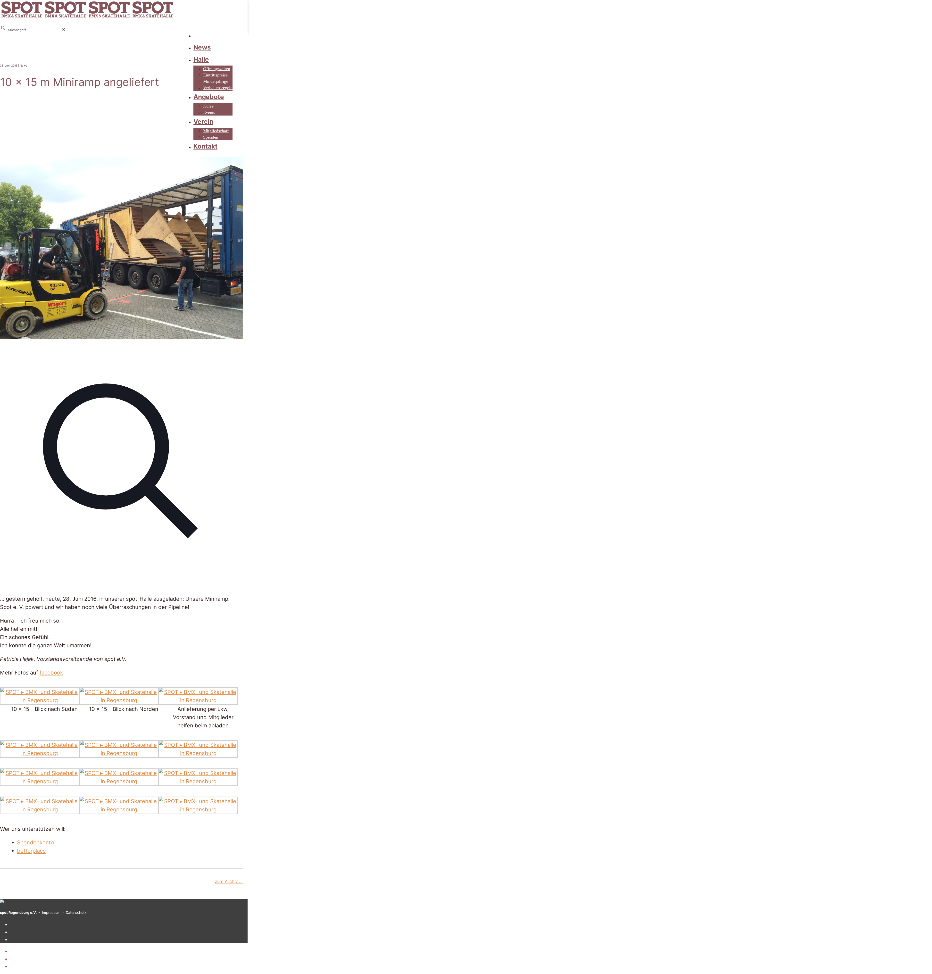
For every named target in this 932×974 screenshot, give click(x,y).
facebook (51, 672)
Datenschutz (76, 912)
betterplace (31, 851)
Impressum (51, 912)
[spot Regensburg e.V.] (87, 17)
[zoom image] (121, 581)
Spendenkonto (35, 842)
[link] (64, 29)
